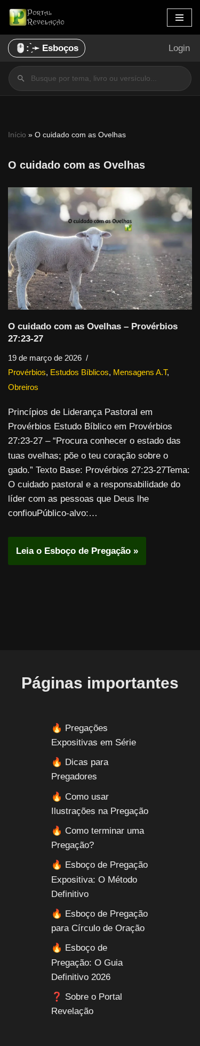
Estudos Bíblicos (79, 372)
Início (17, 134)
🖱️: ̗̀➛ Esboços (46, 48)
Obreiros (23, 387)
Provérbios (27, 372)
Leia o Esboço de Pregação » (73, 555)
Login (179, 48)
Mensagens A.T (140, 372)
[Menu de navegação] (179, 18)
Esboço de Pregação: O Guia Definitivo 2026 (87, 962)
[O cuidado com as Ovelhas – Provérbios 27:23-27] (100, 248)
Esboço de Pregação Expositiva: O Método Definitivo (99, 879)
